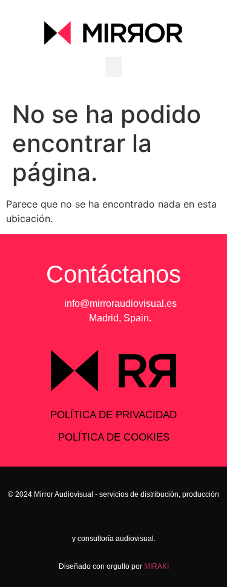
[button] (113, 67)
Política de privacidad (113, 415)
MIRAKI (156, 566)
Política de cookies (113, 437)
